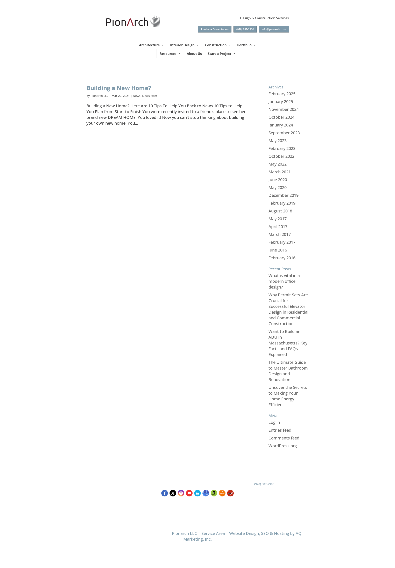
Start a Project (219, 53)
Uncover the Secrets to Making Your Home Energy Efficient (287, 396)
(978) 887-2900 (245, 29)
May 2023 (277, 140)
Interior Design (182, 45)
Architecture (149, 45)
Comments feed (283, 438)
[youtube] (189, 493)
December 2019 (283, 195)
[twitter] (173, 493)
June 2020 (277, 179)
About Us (194, 53)
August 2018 (280, 211)
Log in (274, 422)
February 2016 (281, 258)
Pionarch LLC (99, 96)
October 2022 (281, 156)
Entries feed (279, 430)
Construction (216, 45)
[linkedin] (197, 493)
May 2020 (277, 187)
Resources (168, 53)
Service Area (213, 533)
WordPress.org (282, 446)
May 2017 (277, 218)
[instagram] (181, 493)
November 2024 (283, 109)
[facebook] (164, 493)
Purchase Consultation (215, 29)
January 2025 (280, 101)
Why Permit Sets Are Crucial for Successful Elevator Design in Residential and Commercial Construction (288, 309)
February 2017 (281, 242)
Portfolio (244, 45)
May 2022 (277, 164)
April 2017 (277, 226)
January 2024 (280, 125)
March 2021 (279, 172)
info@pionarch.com (274, 29)
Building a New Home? (118, 88)
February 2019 (281, 203)
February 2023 (281, 148)
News (137, 96)
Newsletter (149, 96)
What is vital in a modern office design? (284, 281)
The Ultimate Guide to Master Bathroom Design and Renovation (288, 370)
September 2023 (284, 133)
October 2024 (281, 117)
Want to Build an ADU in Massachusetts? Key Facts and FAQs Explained (287, 343)
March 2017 (279, 234)
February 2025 (281, 93)
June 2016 (277, 250)
